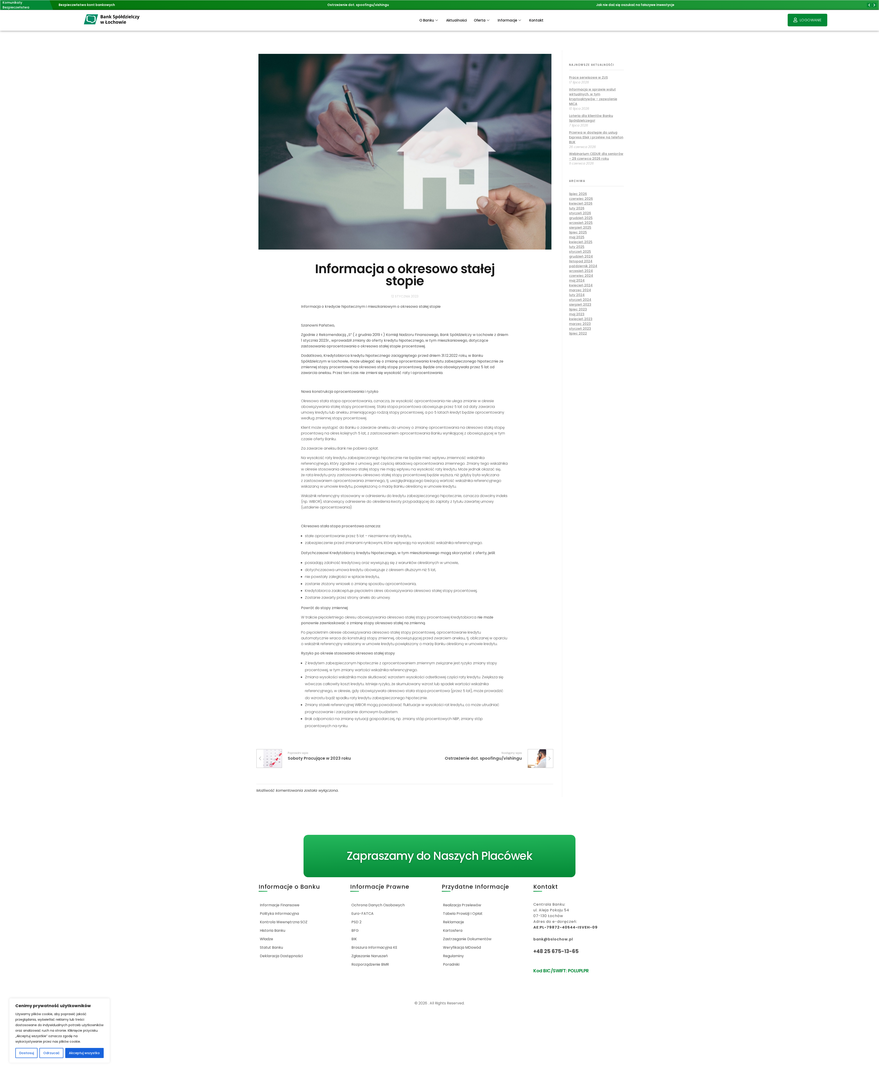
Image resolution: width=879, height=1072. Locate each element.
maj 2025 (576, 237)
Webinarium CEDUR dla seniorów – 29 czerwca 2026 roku (596, 156)
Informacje (507, 20)
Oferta (480, 20)
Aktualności (456, 20)
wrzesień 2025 (581, 222)
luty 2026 (576, 208)
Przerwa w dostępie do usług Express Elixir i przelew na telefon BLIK (596, 137)
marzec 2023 (580, 324)
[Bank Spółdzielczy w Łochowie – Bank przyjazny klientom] (112, 19)
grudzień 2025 (581, 218)
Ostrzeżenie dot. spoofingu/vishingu (89, 5)
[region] (59, 1030)
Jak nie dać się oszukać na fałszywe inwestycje (366, 5)
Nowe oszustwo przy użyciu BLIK (622, 5)
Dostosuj (26, 1053)
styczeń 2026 (580, 213)
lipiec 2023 (578, 309)
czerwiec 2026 (581, 198)
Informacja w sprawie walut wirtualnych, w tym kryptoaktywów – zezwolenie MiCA (593, 96)
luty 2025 (576, 247)
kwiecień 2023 (580, 319)
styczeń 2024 (580, 299)
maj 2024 (577, 280)
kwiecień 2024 (581, 285)
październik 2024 (583, 266)
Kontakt (536, 20)
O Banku (426, 20)
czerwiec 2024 (581, 275)
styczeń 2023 (580, 328)
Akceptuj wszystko (84, 1053)
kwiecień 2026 (580, 203)
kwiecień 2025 (580, 242)
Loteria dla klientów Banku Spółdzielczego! (591, 118)
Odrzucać (51, 1053)
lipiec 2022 (578, 333)
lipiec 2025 (578, 232)
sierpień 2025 (580, 227)
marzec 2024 (580, 290)
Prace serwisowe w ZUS (588, 77)
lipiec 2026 (578, 194)
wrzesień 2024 (581, 271)
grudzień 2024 (581, 256)
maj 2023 (576, 314)
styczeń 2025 (580, 251)
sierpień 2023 (580, 304)
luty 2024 (577, 295)
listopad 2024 (580, 261)
